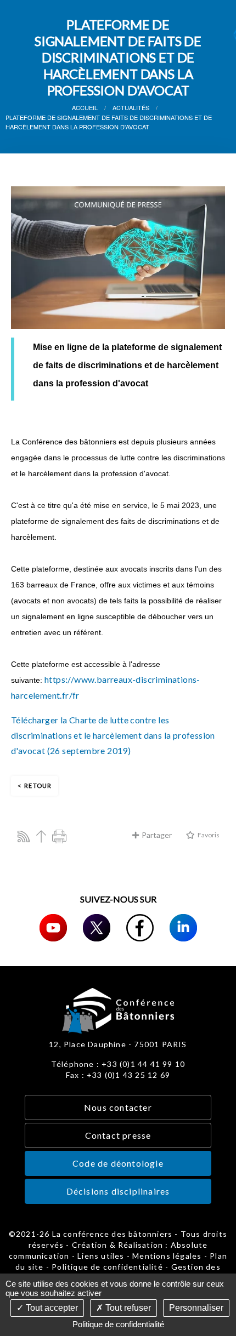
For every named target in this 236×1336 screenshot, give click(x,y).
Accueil (85, 107)
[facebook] (140, 927)
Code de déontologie (118, 1163)
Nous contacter (118, 1107)
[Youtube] (53, 927)
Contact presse (118, 1135)
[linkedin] (183, 927)
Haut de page (41, 836)
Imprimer (59, 836)
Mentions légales (166, 1255)
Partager (157, 835)
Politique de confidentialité (107, 1266)
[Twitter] (96, 927)
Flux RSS (23, 836)
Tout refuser (127, 1307)
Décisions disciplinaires (118, 1191)
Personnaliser (196, 1307)
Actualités (131, 107)
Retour (38, 785)
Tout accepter (51, 1307)
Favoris (209, 835)
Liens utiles (100, 1255)
